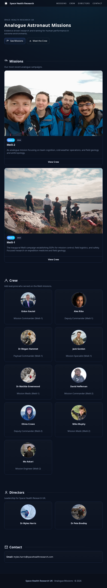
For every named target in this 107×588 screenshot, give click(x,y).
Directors (84, 3)
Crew (72, 3)
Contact (97, 3)
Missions (61, 3)
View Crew (53, 161)
